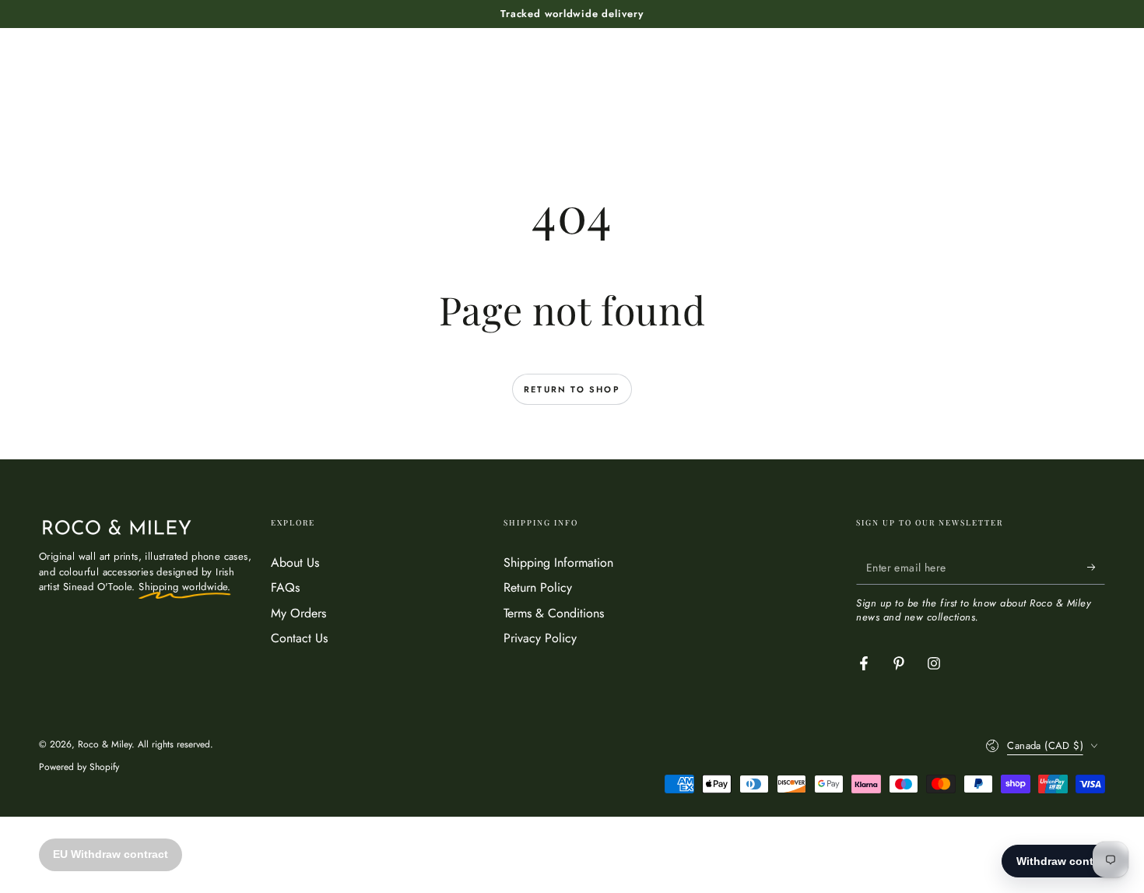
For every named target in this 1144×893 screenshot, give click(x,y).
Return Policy (538, 587)
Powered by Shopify (79, 767)
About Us (295, 562)
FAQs (285, 587)
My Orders (298, 613)
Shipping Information (558, 562)
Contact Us (299, 638)
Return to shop (572, 389)
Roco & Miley (105, 744)
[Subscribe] (1096, 567)
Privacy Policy (540, 638)
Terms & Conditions (554, 613)
